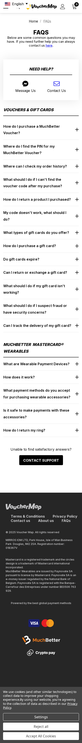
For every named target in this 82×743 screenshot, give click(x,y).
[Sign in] (62, 6)
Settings (41, 717)
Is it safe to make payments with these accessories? (36, 413)
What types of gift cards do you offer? (36, 232)
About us (46, 520)
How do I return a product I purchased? (37, 199)
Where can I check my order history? (35, 166)
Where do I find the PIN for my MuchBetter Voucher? (29, 149)
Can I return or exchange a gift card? (35, 272)
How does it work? (19, 377)
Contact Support (41, 460)
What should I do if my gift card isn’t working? (34, 289)
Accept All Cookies (41, 736)
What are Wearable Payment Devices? (36, 364)
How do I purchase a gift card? (29, 246)
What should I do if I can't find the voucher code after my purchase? (32, 182)
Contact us (20, 520)
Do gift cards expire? (21, 259)
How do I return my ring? (24, 430)
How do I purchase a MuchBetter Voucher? (31, 129)
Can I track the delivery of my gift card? (37, 325)
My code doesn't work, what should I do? (34, 215)
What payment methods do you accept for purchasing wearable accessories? (36, 393)
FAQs (66, 520)
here (49, 45)
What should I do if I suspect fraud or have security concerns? (35, 308)
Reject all (41, 726)
